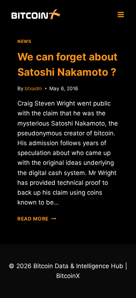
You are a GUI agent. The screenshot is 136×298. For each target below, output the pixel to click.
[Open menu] (120, 14)
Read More (36, 219)
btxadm (33, 88)
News (24, 41)
